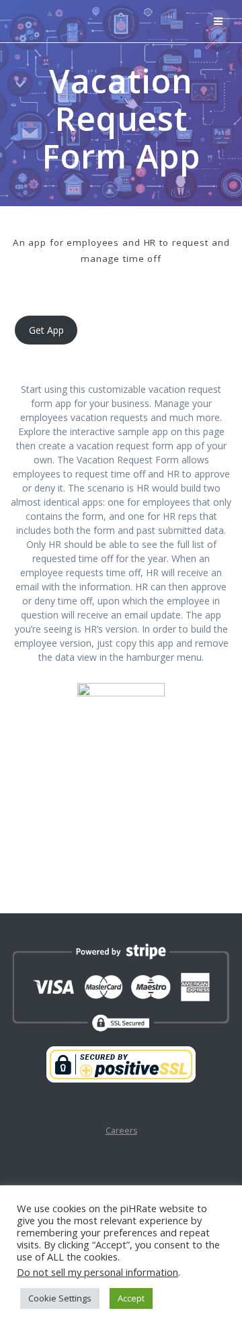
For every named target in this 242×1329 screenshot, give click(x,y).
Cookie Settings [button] (59, 1298)
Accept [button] (131, 1298)
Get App (46, 330)
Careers (121, 1130)
